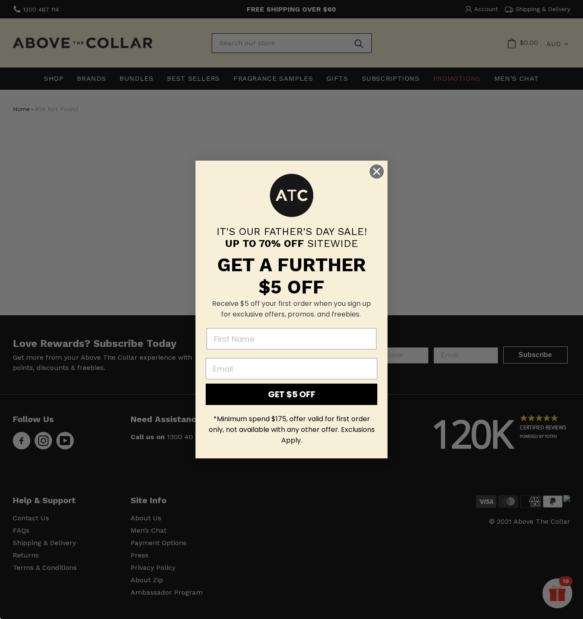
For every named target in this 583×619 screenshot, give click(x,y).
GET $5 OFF (291, 394)
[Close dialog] (376, 171)
